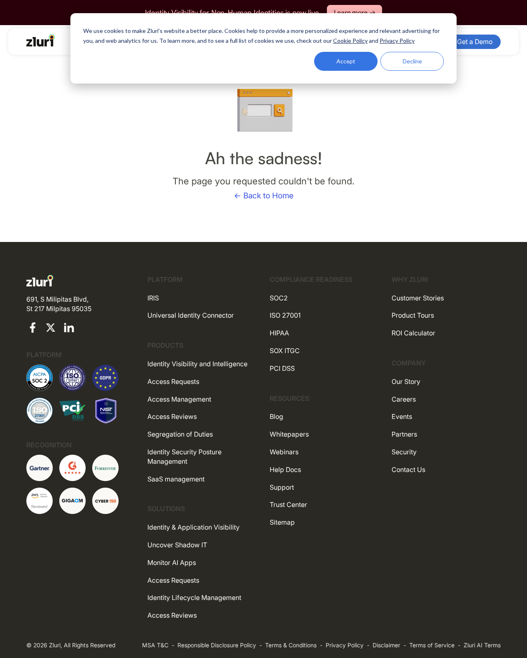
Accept (345, 61)
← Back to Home (264, 195)
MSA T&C (155, 645)
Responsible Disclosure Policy (216, 645)
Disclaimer (386, 645)
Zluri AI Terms (482, 645)
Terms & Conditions (291, 645)
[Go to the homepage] (40, 40)
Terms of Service (432, 645)
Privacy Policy (345, 645)
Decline (412, 61)
